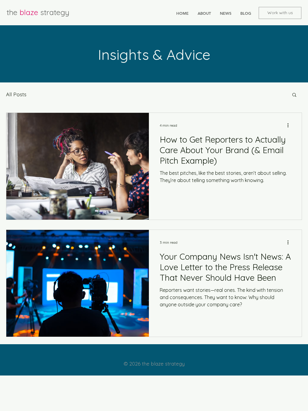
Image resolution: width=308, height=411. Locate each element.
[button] (294, 95)
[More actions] (290, 125)
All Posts (16, 94)
